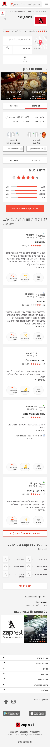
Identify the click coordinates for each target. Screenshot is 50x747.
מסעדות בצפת (33, 11)
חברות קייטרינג (19, 11)
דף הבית (44, 11)
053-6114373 (23, 116)
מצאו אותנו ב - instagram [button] (31, 734)
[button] (4, 18)
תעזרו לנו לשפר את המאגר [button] (36, 605)
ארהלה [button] (42, 634)
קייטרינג (26, 48)
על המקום (36, 160)
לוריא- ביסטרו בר (14, 91)
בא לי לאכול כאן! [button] (13, 148)
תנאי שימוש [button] (14, 731)
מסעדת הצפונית (38, 91)
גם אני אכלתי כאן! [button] (36, 148)
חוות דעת (33, 98)
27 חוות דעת (30, 31)
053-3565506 (31, 596)
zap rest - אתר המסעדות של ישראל (4, 4)
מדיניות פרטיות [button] (35, 731)
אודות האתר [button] (24, 731)
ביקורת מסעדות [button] (13, 734)
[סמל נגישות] (7, 48)
